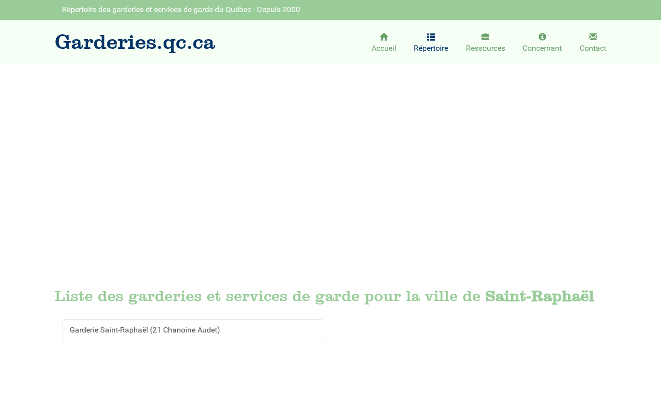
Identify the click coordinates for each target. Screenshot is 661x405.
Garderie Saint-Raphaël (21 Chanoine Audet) (145, 329)
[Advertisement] (330, 143)
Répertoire (431, 48)
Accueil (384, 48)
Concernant (542, 48)
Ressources (485, 48)
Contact (593, 48)
